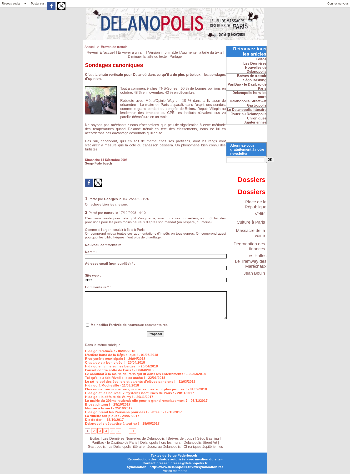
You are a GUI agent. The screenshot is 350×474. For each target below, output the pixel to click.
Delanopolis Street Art (200, 442)
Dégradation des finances (249, 246)
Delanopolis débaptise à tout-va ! (112, 423)
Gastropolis (97, 446)
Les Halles (256, 255)
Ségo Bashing (208, 438)
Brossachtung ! (97, 404)
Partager (176, 56)
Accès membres (175, 471)
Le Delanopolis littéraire (127, 446)
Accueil (90, 47)
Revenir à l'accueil (101, 52)
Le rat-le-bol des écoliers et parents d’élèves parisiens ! (130, 381)
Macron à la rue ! (98, 408)
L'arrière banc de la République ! (111, 355)
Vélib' (260, 213)
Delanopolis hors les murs (160, 442)
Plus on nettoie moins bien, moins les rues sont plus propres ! (136, 389)
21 (132, 431)
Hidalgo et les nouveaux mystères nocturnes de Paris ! (129, 393)
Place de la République (255, 204)
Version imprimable (163, 52)
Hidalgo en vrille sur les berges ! (111, 366)
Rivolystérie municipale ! (105, 359)
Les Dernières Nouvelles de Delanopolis (134, 438)
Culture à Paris (251, 222)
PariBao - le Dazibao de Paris (114, 442)
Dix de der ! (94, 420)
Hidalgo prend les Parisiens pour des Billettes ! (123, 412)
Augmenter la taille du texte (201, 52)
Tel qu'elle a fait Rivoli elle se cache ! (115, 378)
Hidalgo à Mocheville (102, 385)
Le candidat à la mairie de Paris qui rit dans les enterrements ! (135, 374)
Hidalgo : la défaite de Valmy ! (109, 397)
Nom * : (91, 252)
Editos (95, 438)
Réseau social (11, 3)
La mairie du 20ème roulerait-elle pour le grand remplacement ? (136, 400)
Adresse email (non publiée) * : (110, 263)
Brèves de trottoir (114, 47)
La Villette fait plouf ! (102, 416)
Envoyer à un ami (131, 52)
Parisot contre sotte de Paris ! (109, 370)
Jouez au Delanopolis (164, 446)
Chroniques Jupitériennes (203, 446)
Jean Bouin (254, 273)
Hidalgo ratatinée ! (100, 351)
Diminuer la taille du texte (147, 56)
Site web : (93, 275)
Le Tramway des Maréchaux (250, 264)
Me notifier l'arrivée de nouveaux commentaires (129, 325)
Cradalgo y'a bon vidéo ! (105, 362)
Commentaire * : (98, 287)
